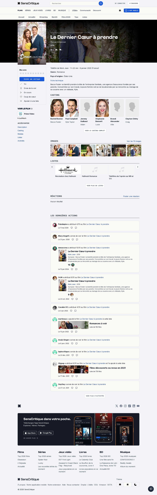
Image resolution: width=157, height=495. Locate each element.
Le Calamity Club (86, 460)
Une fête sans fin (107, 460)
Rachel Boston (56, 119)
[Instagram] (125, 407)
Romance (68, 32)
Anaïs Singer (63, 340)
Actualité (21, 466)
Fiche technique (56, 80)
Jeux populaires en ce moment (68, 470)
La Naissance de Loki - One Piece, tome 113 (109, 464)
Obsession (22, 460)
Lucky (40, 463)
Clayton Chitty (131, 119)
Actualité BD (105, 469)
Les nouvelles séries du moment (47, 467)
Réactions (56, 196)
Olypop (61, 363)
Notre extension (54, 485)
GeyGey (61, 384)
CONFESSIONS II (127, 460)
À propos (21, 485)
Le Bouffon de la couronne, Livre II (86, 464)
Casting (54, 95)
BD (101, 452)
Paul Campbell (71, 119)
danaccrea (62, 248)
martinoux (62, 319)
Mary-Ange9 (63, 236)
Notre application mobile (36, 485)
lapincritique (63, 352)
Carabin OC (63, 307)
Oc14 (60, 277)
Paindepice (63, 224)
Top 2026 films (24, 456)
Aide (64, 485)
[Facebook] (121, 407)
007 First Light (64, 460)
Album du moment (127, 466)
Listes (54, 161)
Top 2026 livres (85, 456)
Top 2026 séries (44, 456)
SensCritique (54, 32)
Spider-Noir (43, 460)
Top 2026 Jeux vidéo (67, 456)
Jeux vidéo (65, 452)
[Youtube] (138, 407)
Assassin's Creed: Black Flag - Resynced (68, 464)
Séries (42, 452)
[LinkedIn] (134, 407)
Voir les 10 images (134, 141)
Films (62, 32)
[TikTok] (129, 407)
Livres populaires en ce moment (88, 470)
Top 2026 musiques (128, 456)
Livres (83, 452)
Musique (125, 452)
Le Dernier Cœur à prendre (81, 32)
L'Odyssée (22, 463)
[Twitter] (116, 407)
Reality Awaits (125, 463)
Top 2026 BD (105, 456)
